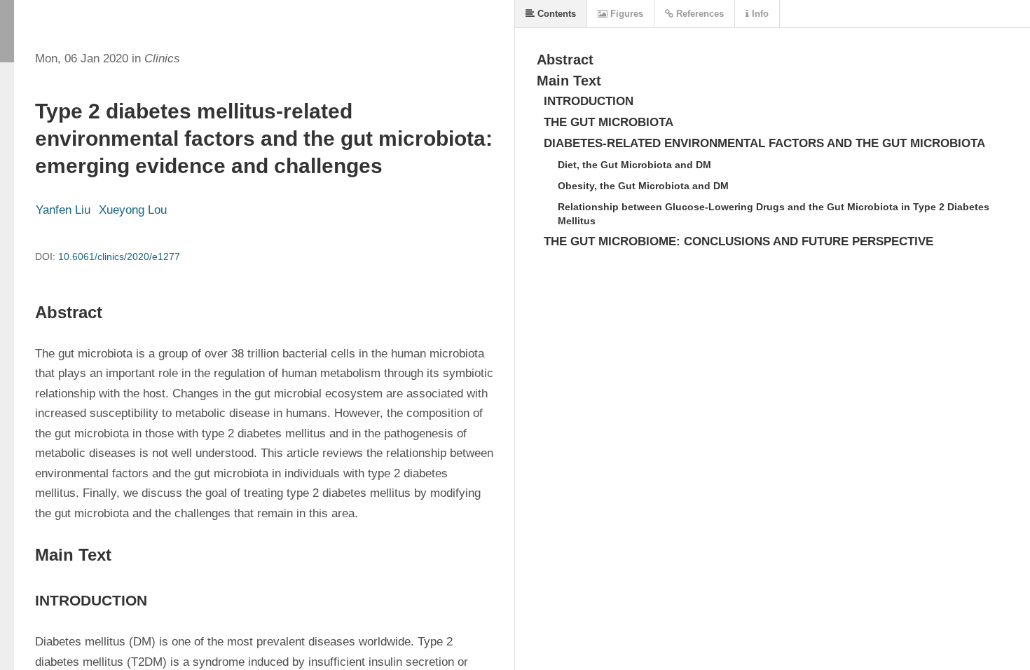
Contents (555, 13)
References (698, 13)
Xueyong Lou (133, 210)
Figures (625, 13)
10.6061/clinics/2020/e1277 (119, 256)
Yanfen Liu (63, 210)
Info (759, 13)
